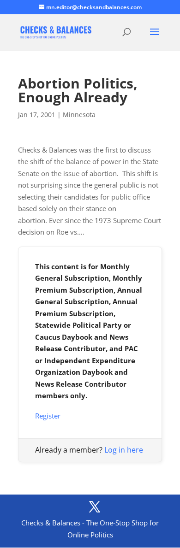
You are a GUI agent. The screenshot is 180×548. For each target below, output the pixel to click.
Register (47, 415)
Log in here (123, 450)
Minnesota (79, 114)
